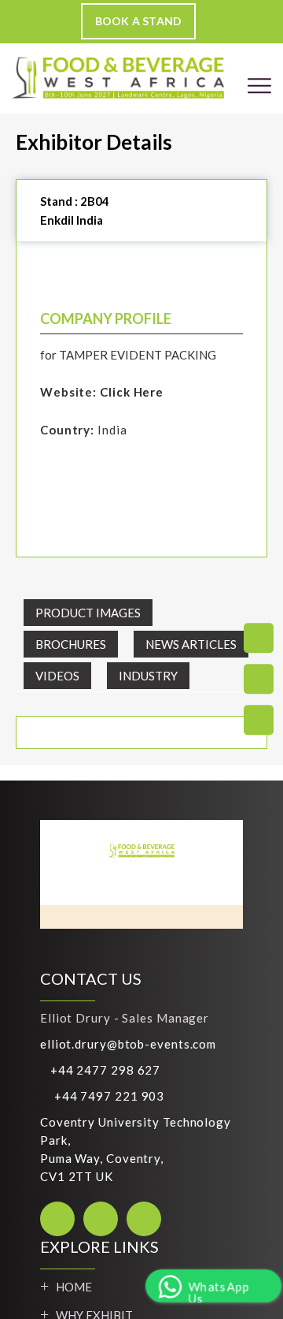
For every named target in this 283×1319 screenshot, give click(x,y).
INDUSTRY (148, 676)
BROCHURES (70, 644)
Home (74, 1287)
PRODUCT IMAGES (88, 612)
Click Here (132, 392)
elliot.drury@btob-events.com (128, 1044)
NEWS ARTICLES (191, 644)
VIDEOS (57, 676)
